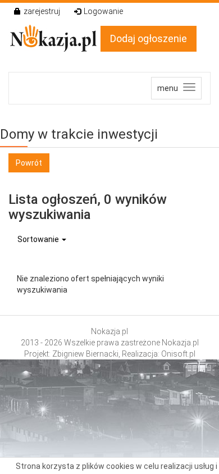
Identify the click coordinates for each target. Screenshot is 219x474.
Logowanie (103, 11)
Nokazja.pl (109, 331)
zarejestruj (42, 11)
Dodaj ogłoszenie (148, 38)
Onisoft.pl (178, 353)
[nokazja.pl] (54, 38)
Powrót (29, 162)
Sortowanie (39, 239)
